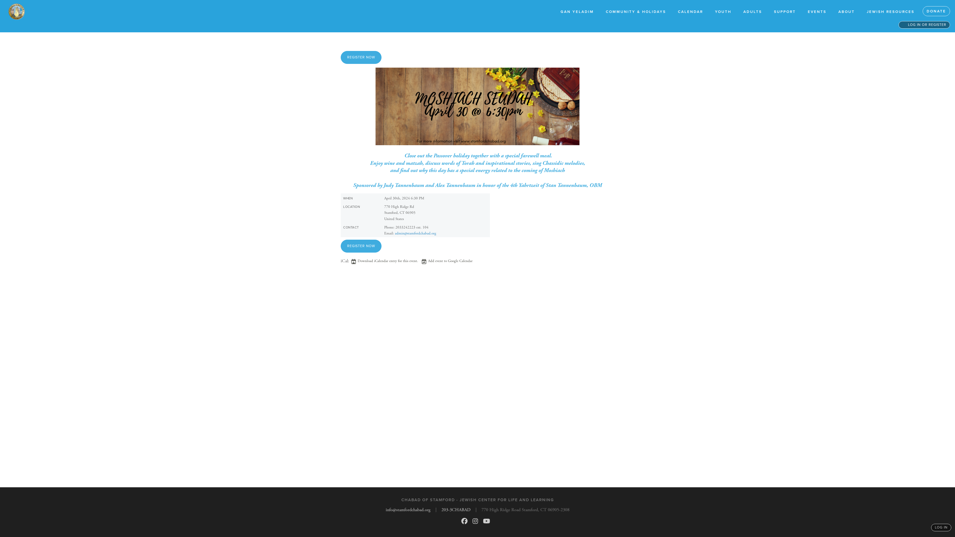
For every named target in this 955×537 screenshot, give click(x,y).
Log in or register (926, 25)
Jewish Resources (890, 11)
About (846, 11)
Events (817, 11)
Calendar (690, 11)
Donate (936, 11)
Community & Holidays (636, 11)
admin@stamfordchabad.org (415, 233)
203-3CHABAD (456, 510)
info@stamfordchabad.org (408, 510)
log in (941, 527)
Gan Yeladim (577, 11)
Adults (752, 11)
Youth (723, 11)
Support (785, 11)
